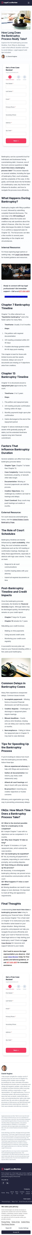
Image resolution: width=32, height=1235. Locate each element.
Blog (7, 1192)
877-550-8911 (24, 291)
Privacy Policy (5, 1222)
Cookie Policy (25, 1222)
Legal (10, 957)
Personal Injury (6, 1201)
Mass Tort (15, 1201)
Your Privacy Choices (8, 1224)
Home (3, 1192)
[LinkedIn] (7, 1183)
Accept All (16, 1232)
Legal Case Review (22, 255)
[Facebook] (3, 1183)
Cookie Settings (23, 1228)
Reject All (8, 1228)
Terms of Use (15, 1222)
